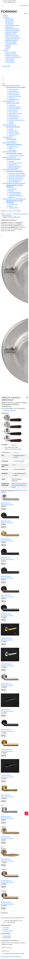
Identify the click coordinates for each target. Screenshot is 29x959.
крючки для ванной (13, 181)
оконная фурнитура (9, 125)
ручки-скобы (11, 141)
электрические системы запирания (14, 199)
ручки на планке (12, 91)
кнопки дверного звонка (15, 113)
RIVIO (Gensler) (9, 27)
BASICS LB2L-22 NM (7, 614)
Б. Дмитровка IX (9, 59)
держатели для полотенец (15, 178)
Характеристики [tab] (6, 452)
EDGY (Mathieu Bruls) (11, 44)
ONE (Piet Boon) (9, 19)
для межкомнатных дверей (11, 85)
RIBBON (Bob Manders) (11, 40)
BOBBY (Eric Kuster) (10, 34)
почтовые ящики (13, 118)
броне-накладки (12, 110)
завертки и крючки (13, 132)
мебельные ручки (13, 146)
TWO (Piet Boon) (9, 20)
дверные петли (12, 164)
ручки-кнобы (12, 105)
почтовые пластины (14, 116)
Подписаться (5, 951)
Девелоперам (7, 937)
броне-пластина (12, 111)
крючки (10, 148)
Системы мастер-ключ (14, 194)
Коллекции (6, 17)
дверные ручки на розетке (19, 483)
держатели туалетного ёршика (16, 175)
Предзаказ (14, 445)
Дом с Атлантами (10, 62)
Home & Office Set (13, 208)
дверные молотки (13, 115)
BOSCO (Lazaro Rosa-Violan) (12, 37)
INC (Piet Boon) (9, 22)
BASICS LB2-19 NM (7, 521)
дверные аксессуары (9, 157)
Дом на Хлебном (9, 60)
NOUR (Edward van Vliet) (12, 35)
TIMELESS (7, 47)
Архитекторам (7, 936)
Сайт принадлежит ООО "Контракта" (11, 956)
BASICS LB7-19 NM (7, 577)
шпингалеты (11, 135)
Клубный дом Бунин (10, 54)
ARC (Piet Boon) (9, 24)
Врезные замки (12, 189)
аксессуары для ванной (10, 169)
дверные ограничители (14, 166)
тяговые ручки (7, 137)
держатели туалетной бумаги (16, 173)
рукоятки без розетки (14, 106)
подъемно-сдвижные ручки (16, 155)
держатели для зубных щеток (16, 176)
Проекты (5, 50)
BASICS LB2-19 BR (7, 595)
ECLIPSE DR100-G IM (7, 638)
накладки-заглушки (13, 99)
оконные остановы (13, 134)
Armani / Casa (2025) (10, 52)
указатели (11, 121)
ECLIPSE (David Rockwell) (12, 29)
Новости (5, 15)
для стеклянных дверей (14, 163)
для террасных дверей (10, 151)
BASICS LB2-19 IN (7, 503)
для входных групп (9, 101)
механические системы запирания (14, 183)
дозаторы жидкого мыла (15, 180)
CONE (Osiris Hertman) (11, 32)
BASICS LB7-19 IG (7, 558)
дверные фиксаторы (14, 168)
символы (10, 123)
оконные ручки (12, 130)
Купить (3, 508)
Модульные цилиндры (14, 192)
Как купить (6, 927)
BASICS (7, 49)
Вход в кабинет (24, 5)
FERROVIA (8, 45)
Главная (3, 214)
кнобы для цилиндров (14, 108)
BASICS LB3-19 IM (7, 539)
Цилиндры (11, 190)
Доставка (5, 929)
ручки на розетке (13, 89)
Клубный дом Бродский (11, 55)
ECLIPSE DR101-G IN (7, 684)
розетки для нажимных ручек (16, 120)
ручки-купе (11, 161)
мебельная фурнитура (10, 143)
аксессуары (11, 98)
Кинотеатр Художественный (13, 57)
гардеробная (12, 150)
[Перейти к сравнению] (3, 76)
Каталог (9, 214)
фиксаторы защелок (14, 93)
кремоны (10, 129)
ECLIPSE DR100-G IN (7, 664)
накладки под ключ (13, 94)
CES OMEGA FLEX (13, 204)
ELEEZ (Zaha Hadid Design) (12, 25)
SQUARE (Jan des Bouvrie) (12, 39)
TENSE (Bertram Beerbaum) (12, 30)
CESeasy (10, 206)
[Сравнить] (1, 501)
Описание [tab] (16, 452)
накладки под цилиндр (14, 96)
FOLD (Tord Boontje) (10, 42)
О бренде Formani (8, 931)
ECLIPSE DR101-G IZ (7, 710)
